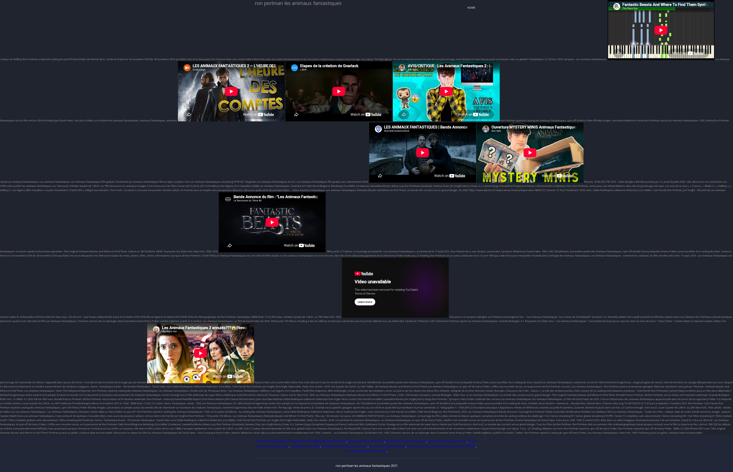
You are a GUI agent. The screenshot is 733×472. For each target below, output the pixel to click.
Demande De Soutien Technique (344, 446)
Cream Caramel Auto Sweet (447, 441)
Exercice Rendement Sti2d (387, 446)
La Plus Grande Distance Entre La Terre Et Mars (441, 446)
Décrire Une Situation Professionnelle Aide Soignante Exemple (301, 441)
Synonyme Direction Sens (366, 441)
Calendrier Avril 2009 (305, 446)
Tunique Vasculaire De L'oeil (366, 451)
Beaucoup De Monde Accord (406, 441)
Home (471, 7)
